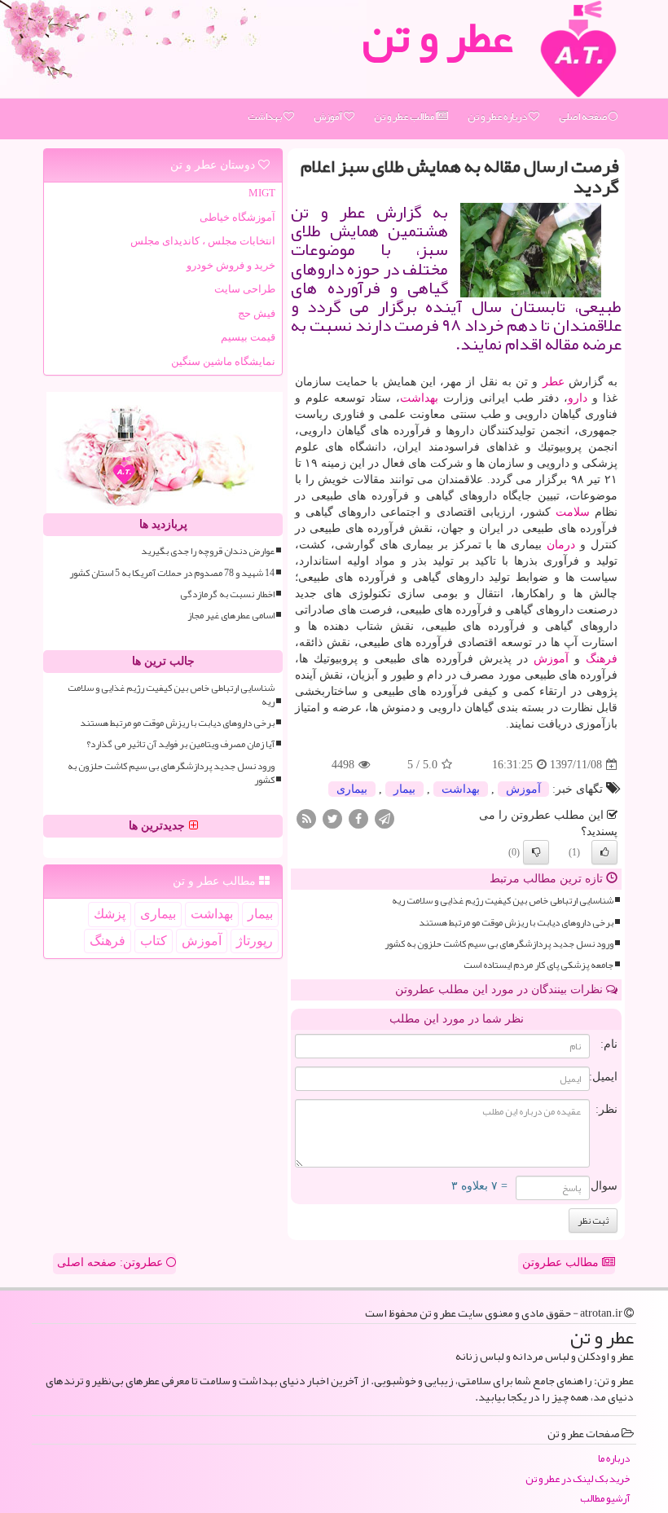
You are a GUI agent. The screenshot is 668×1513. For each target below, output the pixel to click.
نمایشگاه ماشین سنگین (223, 361)
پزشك (109, 914)
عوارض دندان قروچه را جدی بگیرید (208, 551)
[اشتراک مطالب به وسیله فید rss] (306, 818)
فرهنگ (601, 659)
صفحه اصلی (584, 116)
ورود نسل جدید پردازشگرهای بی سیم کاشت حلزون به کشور (499, 944)
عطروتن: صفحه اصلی (111, 1262)
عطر (554, 382)
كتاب (153, 941)
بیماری (351, 789)
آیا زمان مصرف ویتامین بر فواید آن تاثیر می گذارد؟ (180, 744)
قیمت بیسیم (248, 337)
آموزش (329, 116)
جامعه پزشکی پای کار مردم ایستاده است (538, 965)
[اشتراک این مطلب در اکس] (332, 818)
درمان (561, 545)
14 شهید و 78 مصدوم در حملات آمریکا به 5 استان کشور (172, 573)
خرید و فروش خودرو (231, 265)
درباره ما (614, 1458)
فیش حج (256, 313)
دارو (577, 398)
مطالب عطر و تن (405, 116)
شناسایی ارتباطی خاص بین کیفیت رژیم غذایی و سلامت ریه (502, 900)
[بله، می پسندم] (604, 852)
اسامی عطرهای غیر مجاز (231, 615)
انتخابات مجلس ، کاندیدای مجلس (202, 241)
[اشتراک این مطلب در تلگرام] (384, 818)
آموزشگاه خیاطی (237, 217)
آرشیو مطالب (605, 1498)
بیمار (404, 789)
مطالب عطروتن (562, 1262)
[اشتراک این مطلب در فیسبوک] (358, 818)
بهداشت (265, 116)
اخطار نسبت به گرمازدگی (227, 594)
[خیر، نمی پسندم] (536, 852)
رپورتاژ (254, 941)
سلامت (573, 512)
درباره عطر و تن (498, 116)
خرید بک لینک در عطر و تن (577, 1479)
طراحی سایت (244, 289)
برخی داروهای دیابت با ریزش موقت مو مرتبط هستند (516, 922)
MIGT (261, 193)
